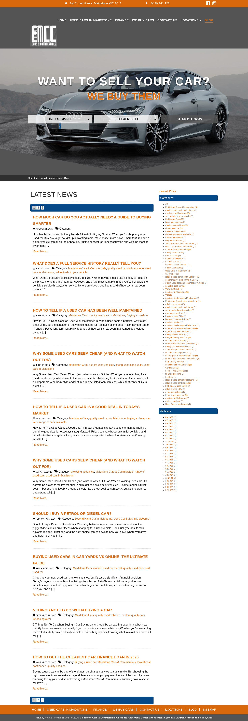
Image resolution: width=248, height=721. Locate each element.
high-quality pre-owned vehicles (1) (181, 328)
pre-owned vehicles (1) (175, 313)
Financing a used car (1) (176, 395)
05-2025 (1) (170, 460)
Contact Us (167, 20)
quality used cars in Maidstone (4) (180, 210)
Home (62, 20)
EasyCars (207, 717)
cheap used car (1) (174, 228)
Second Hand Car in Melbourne (93, 518)
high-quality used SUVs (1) (177, 386)
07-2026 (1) (170, 420)
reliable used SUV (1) (175, 389)
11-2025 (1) (170, 441)
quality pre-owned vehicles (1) (179, 346)
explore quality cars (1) (175, 259)
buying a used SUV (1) (175, 316)
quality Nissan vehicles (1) (177, 334)
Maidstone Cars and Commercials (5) (182, 359)
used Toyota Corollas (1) (176, 371)
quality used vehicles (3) (176, 225)
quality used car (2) (174, 268)
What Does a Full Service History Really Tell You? (87, 263)
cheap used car (124, 364)
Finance (122, 20)
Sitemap (209, 709)
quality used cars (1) (174, 252)
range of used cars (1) (175, 240)
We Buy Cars (143, 20)
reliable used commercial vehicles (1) (182, 277)
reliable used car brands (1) (178, 383)
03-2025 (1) (170, 466)
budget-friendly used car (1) (178, 337)
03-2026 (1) (170, 429)
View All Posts (167, 191)
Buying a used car (137, 315)
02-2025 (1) (170, 469)
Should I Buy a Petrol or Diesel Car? (72, 513)
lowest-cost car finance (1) (177, 265)
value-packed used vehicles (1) (179, 310)
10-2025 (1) (170, 444)
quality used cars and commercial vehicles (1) (186, 283)
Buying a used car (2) (175, 222)
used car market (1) (174, 322)
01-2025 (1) (170, 472)
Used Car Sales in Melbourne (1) (180, 246)
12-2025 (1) (170, 438)
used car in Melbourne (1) (177, 398)
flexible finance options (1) (177, 340)
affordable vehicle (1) (175, 392)
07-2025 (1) (170, 454)
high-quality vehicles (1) (176, 362)
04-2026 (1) (170, 426)
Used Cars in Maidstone (91, 20)
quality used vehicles (101, 364)
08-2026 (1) (170, 417)
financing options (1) (174, 374)
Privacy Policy (44, 717)
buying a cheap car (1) (175, 231)
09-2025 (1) (170, 447)
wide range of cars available (49, 422)
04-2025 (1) (170, 463)
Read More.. (40, 251)
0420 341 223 (160, 3)
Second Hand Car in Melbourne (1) (181, 243)
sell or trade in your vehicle (71, 272)
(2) (166, 204)
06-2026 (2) (170, 423)
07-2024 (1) (170, 490)
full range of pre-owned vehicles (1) (181, 356)
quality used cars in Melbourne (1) (181, 307)
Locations (190, 20)
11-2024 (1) (170, 478)
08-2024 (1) (170, 487)
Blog (209, 20)
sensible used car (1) (175, 286)
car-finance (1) (172, 274)
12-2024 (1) (170, 475)
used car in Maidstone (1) (177, 292)
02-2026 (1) (170, 432)
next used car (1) (173, 255)
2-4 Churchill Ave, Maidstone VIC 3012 (94, 3)
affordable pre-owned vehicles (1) (180, 349)
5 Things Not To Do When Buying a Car (72, 610)
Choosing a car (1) (173, 262)
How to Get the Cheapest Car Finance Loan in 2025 (86, 657)
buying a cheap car (138, 418)
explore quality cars (133, 615)
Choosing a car (42, 619)
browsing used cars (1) (175, 237)
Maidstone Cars (78, 315)
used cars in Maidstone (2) (177, 213)
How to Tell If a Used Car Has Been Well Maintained (87, 310)
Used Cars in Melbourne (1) (178, 404)
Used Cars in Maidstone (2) (177, 271)
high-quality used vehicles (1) (178, 331)
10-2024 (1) (170, 481)
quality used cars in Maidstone (125, 268)
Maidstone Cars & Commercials (45, 178)
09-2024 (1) (170, 484)
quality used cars (133, 568)
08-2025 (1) (170, 451)
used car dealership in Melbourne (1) (182, 325)
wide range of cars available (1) (179, 234)
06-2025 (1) (170, 457)
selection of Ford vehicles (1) (178, 365)
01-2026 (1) (170, 435)
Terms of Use (62, 717)
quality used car (56, 666)
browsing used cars (82, 471)
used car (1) (170, 377)
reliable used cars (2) (175, 304)
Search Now (189, 119)
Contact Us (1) (171, 368)
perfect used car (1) (174, 401)
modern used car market (107, 568)
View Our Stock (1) (173, 289)
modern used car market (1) (178, 249)
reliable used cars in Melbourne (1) (181, 380)
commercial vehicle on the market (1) (182, 280)
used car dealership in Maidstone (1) (182, 298)
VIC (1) (168, 295)
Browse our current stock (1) (178, 319)
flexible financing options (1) (178, 352)
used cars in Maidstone (60, 475)
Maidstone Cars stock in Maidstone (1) (182, 301)
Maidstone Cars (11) (174, 219)
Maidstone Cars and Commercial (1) (182, 343)
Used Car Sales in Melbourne (131, 518)
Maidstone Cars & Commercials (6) (181, 207)
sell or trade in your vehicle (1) (179, 216)
